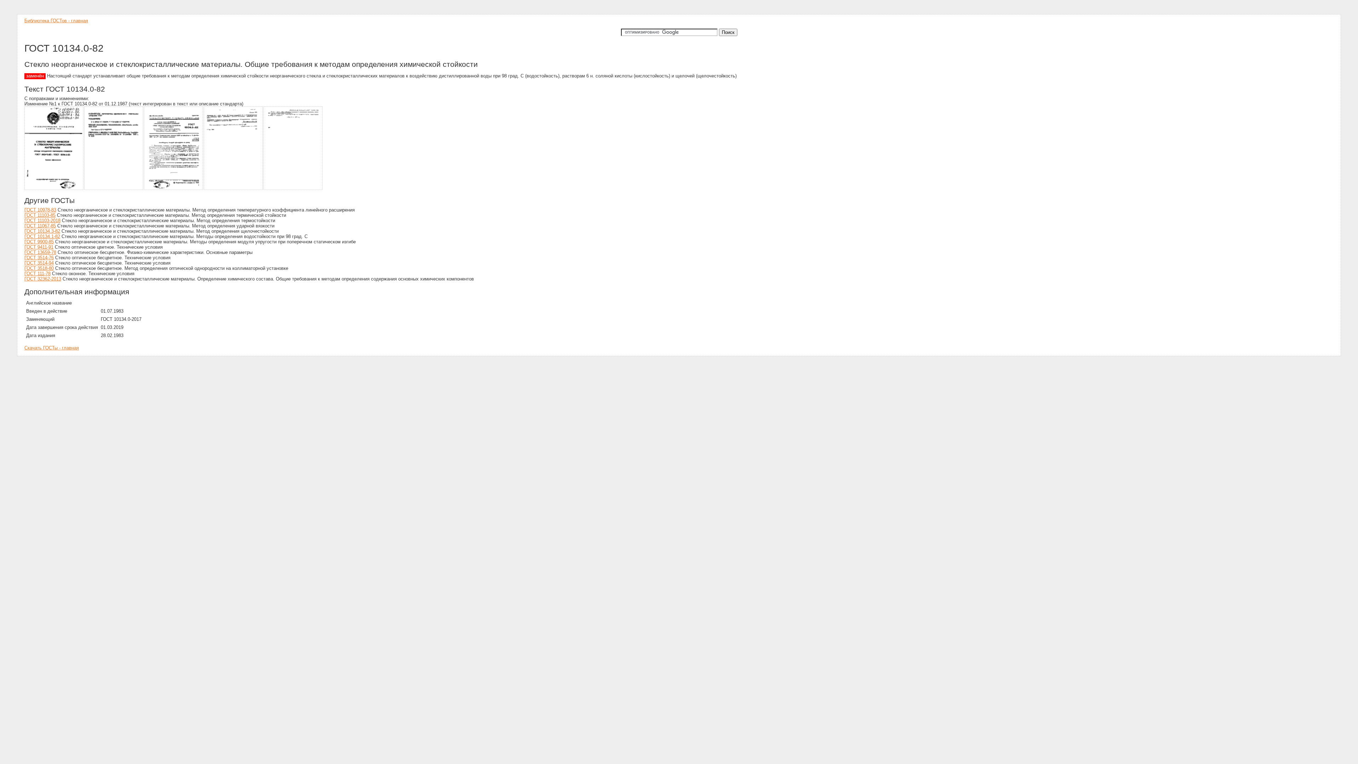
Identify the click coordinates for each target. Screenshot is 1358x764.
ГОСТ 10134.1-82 (42, 236)
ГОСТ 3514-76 (39, 257)
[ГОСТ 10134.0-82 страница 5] (293, 188)
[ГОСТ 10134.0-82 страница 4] (233, 188)
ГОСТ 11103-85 (40, 215)
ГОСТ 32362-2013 (42, 279)
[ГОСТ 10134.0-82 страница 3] (174, 188)
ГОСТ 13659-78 (40, 252)
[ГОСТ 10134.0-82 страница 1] (54, 188)
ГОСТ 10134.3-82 (42, 231)
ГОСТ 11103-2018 (42, 220)
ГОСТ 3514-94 (39, 263)
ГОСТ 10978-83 (40, 210)
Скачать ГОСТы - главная (51, 348)
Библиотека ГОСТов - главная (56, 20)
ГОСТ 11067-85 (40, 225)
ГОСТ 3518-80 (39, 268)
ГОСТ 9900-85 (39, 241)
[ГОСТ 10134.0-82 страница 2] (114, 188)
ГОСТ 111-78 (37, 273)
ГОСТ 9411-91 (38, 247)
